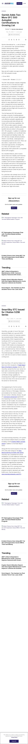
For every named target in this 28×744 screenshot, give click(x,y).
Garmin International (17, 29)
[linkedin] (11, 39)
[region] (14, 738)
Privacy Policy (14, 737)
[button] (3, 3)
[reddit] (16, 39)
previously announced (10, 397)
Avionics (4, 11)
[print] (25, 39)
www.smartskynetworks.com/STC (11, 474)
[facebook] (9, 39)
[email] (19, 39)
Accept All (14, 741)
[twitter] (14, 39)
